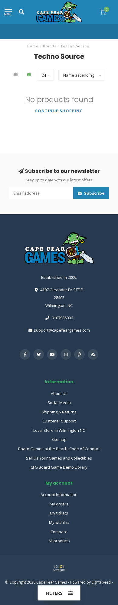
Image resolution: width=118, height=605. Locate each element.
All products (59, 540)
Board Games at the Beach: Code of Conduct (59, 448)
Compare (59, 531)
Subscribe (93, 193)
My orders (59, 504)
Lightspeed (101, 582)
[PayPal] (59, 568)
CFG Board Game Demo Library (59, 467)
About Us (59, 393)
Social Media (59, 402)
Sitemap (59, 439)
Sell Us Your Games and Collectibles (59, 458)
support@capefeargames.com (62, 330)
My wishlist (59, 522)
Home (32, 46)
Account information (59, 494)
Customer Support (59, 421)
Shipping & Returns (59, 412)
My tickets (59, 513)
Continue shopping (59, 110)
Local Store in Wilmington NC (59, 430)
